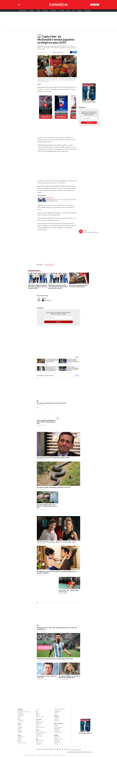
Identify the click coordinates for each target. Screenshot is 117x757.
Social (37, 741)
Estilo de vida (39, 716)
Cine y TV (38, 724)
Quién (19, 735)
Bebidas (56, 737)
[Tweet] (71, 52)
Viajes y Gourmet (22, 742)
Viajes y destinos (58, 738)
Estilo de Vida (57, 742)
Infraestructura (39, 733)
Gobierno (20, 724)
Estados (20, 729)
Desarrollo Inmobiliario (41, 732)
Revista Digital (94, 4)
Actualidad (56, 716)
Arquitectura (39, 735)
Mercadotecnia (50, 197)
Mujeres (79, 10)
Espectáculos (21, 736)
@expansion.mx (60, 749)
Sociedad (20, 732)
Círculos (20, 739)
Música (37, 725)
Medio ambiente (40, 740)
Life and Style (87, 10)
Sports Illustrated (58, 723)
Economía (45, 10)
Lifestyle (56, 731)
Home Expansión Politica (24, 711)
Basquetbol (57, 728)
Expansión (20, 709)
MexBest (56, 735)
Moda (19, 740)
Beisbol (56, 725)
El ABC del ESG (58, 711)
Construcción (39, 731)
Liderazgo (56, 718)
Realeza (20, 737)
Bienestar (56, 741)
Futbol (55, 724)
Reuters (44, 298)
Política (38, 10)
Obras (68, 10)
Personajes (57, 740)
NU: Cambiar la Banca (89, 102)
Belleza (20, 741)
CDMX (19, 728)
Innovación (57, 710)
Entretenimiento (40, 722)
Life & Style (38, 719)
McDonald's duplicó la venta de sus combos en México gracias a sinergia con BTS (38, 286)
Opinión (20, 731)
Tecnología (61, 10)
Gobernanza (39, 742)
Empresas (31, 10)
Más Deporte (57, 729)
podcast (85, 230)
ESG (74, 10)
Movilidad (38, 744)
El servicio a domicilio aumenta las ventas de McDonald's (78, 285)
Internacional (53, 10)
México (19, 726)
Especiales (57, 720)
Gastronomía (57, 736)
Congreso (20, 727)
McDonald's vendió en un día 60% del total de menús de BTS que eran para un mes (61, 200)
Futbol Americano (58, 727)
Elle (37, 711)
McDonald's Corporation (49, 264)
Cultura (38, 709)
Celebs (38, 715)
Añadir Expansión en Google (59, 52)
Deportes (38, 723)
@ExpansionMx (47, 300)
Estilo (37, 720)
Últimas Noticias (22, 10)
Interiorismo (39, 736)
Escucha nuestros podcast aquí (91, 232)
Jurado (56, 744)
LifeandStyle (21, 720)
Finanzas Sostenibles (59, 709)
